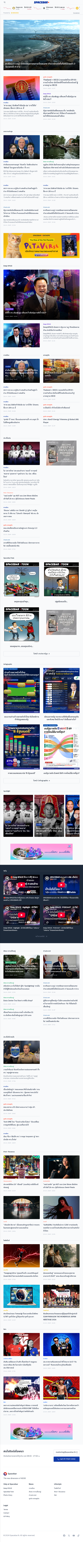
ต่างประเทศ (32, 1495)
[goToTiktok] (78, 1535)
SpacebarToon (8, 1492)
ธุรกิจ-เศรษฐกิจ (34, 1498)
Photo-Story (7, 1495)
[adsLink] (61, 453)
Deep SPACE (7, 1488)
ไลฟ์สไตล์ (57, 1488)
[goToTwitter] (69, 1535)
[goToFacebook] (64, 1535)
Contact (6, 1513)
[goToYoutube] (74, 1535)
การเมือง (32, 1488)
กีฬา (55, 1495)
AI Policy (6, 1516)
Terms (5, 1510)
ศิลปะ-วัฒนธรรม (59, 1492)
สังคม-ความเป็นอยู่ (35, 1492)
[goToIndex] (41, 2)
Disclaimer (76, 13)
